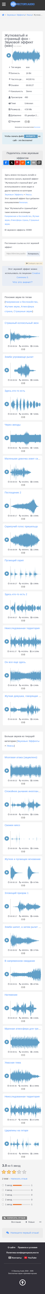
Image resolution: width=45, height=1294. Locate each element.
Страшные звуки (23, 311)
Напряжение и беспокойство (18, 216)
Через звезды (12, 424)
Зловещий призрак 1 (16, 893)
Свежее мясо (12, 825)
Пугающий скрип (14, 560)
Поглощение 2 (13, 492)
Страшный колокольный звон (22, 323)
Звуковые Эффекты (14, 195)
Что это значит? (22, 282)
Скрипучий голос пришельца (21, 526)
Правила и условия (27, 1247)
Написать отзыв (19, 1179)
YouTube (32, 1258)
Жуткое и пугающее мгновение (22, 859)
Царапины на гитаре (16, 1130)
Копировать (33, 253)
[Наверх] (22, 1285)
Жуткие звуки (12, 306)
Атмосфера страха (19, 220)
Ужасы (29, 195)
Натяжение (11, 994)
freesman (37, 127)
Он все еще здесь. (15, 662)
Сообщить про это (35, 263)
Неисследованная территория (22, 628)
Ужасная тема (13, 1062)
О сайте (11, 1247)
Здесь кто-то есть (15, 390)
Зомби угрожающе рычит (19, 357)
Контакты (17, 1258)
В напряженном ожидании (20, 961)
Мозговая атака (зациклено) (21, 757)
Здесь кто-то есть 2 (16, 594)
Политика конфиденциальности (22, 1253)
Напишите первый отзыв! (24, 1232)
